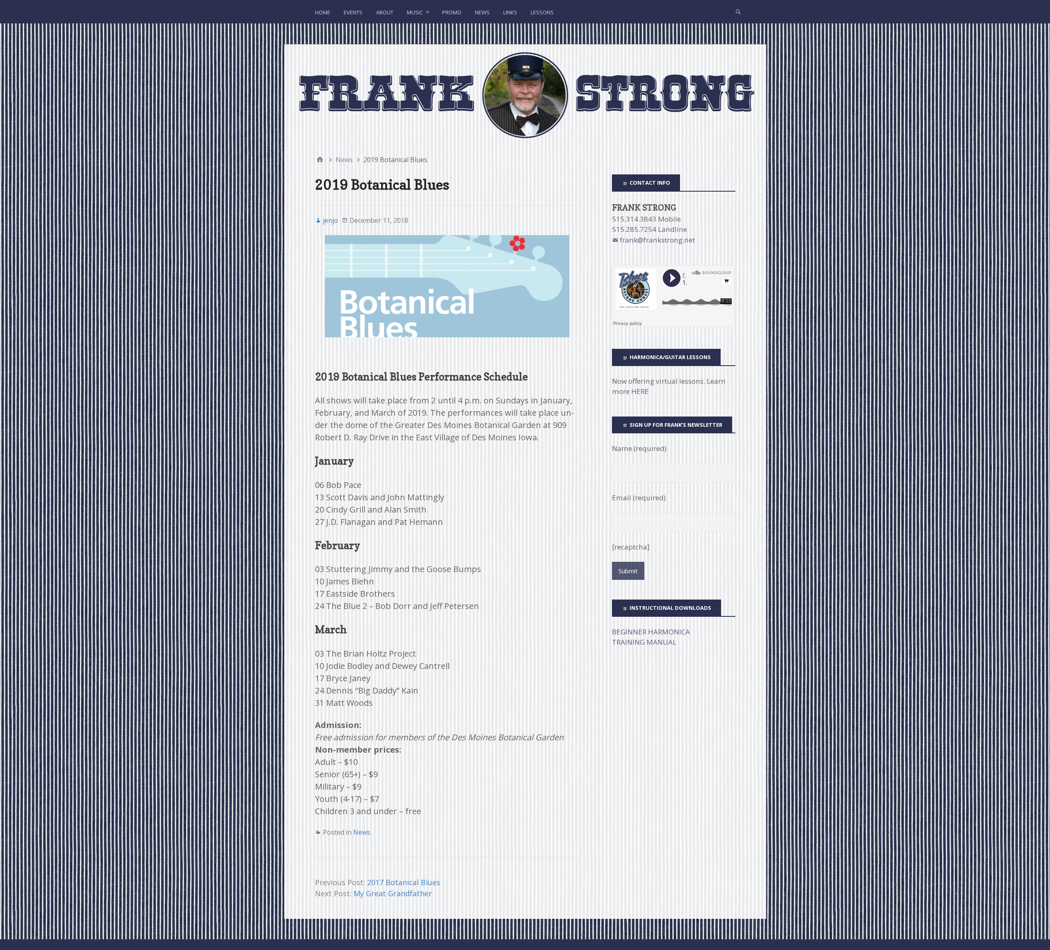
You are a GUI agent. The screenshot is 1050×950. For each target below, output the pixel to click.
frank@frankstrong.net (657, 240)
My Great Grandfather (393, 893)
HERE (640, 391)
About (384, 12)
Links (510, 12)
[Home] (320, 160)
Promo (451, 12)
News (482, 12)
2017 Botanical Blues (403, 882)
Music (415, 12)
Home (322, 12)
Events (353, 12)
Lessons (542, 12)
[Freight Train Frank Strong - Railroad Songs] (525, 94)
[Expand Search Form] (738, 11)
